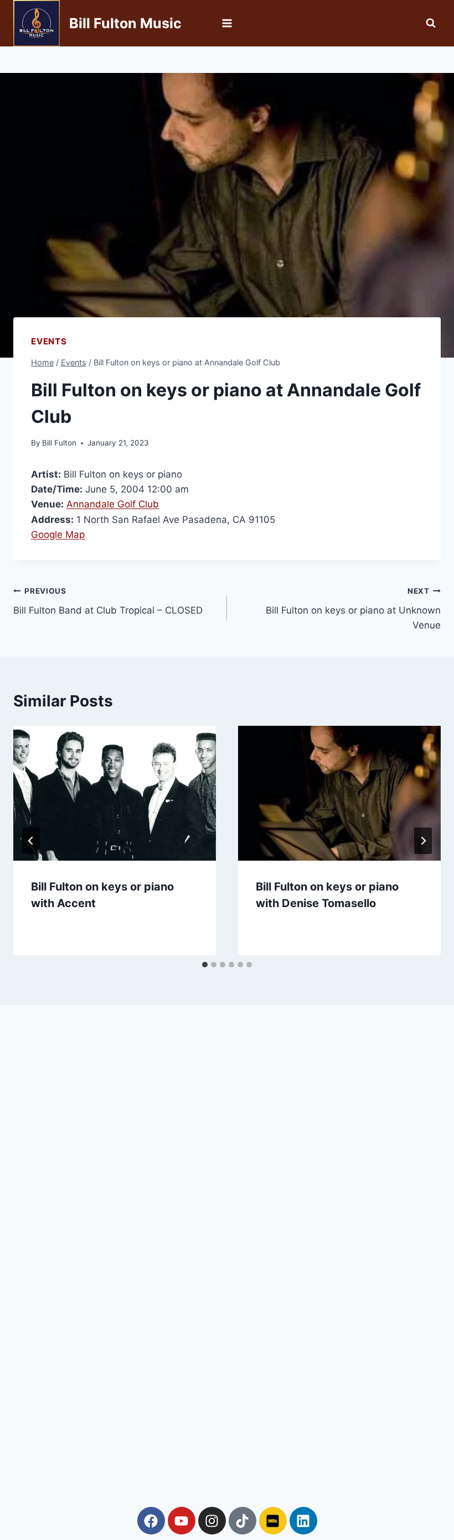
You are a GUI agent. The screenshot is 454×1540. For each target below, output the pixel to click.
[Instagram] (212, 1520)
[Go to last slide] (31, 840)
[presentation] (114, 793)
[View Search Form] (431, 23)
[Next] (423, 840)
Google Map (58, 534)
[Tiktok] (242, 1520)
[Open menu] (227, 23)
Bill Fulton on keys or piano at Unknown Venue (353, 608)
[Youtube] (181, 1520)
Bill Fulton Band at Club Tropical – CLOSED (108, 601)
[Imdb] (273, 1520)
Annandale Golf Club (112, 504)
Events (49, 341)
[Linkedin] (303, 1520)
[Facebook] (151, 1520)
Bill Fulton (59, 442)
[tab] (205, 964)
